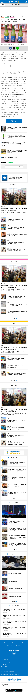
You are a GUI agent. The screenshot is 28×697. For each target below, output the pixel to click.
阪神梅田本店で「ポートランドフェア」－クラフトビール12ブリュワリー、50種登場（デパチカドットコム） (13, 144)
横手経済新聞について (6, 659)
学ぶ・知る (12, 16)
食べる (7, 4)
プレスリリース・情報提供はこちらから (9, 661)
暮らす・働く (20, 4)
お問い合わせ (4, 664)
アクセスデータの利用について (7, 662)
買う (16, 4)
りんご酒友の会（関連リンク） (9, 157)
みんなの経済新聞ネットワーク (14, 679)
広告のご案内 (4, 666)
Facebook (12, 654)
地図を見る (14, 121)
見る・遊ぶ (12, 4)
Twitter (15, 654)
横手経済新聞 (13, 2)
